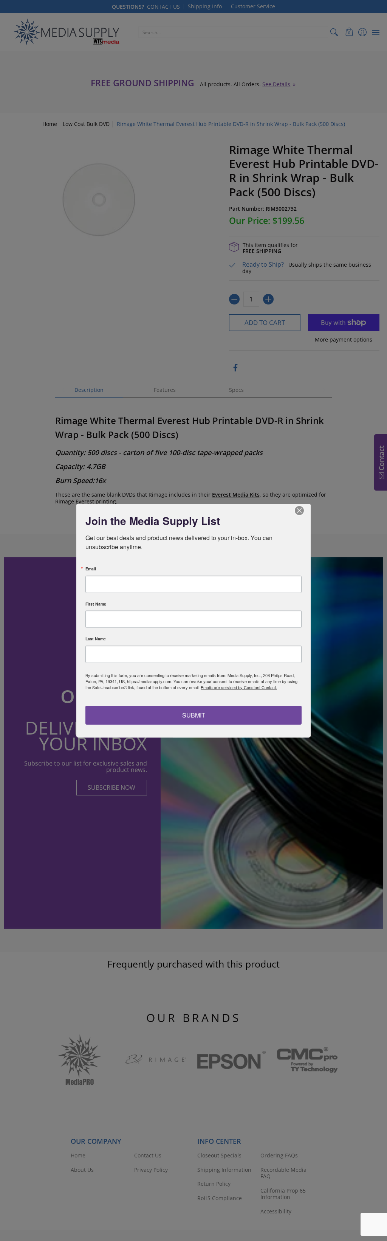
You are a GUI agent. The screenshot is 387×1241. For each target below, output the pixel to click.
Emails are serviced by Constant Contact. (239, 687)
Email (90, 569)
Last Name (95, 639)
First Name (95, 604)
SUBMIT (193, 715)
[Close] (303, 510)
